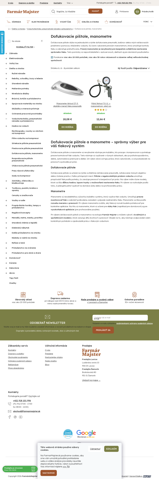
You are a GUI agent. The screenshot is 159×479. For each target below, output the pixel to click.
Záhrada (13, 53)
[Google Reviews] (86, 434)
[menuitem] (15, 22)
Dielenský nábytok (20, 228)
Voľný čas (13, 63)
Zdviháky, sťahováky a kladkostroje (22, 182)
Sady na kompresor (21, 176)
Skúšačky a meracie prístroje (25, 108)
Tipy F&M (13, 278)
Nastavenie (49, 473)
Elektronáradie (16, 58)
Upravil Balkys (135, 476)
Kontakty (58, 3)
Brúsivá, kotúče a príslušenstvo (26, 98)
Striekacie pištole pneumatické (26, 143)
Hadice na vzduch (20, 126)
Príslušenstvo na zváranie (24, 248)
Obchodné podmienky (18, 357)
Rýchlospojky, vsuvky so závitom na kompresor (27, 132)
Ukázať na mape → (91, 380)
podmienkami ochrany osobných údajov (135, 323)
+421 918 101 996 (124, 3)
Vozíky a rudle (18, 200)
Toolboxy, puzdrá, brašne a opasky (25, 189)
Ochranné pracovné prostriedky (27, 113)
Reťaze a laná (18, 243)
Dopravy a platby (26, 3)
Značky (12, 283)
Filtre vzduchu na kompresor (25, 138)
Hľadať (95, 11)
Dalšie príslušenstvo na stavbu (26, 233)
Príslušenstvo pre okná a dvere (26, 253)
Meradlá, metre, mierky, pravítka (27, 218)
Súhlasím (111, 449)
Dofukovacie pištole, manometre (27, 153)
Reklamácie (13, 364)
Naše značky (51, 361)
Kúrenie (12, 263)
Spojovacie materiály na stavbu (27, 103)
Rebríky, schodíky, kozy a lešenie (27, 78)
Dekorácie (14, 268)
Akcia (12, 273)
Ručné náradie (18, 73)
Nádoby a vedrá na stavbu (24, 238)
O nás (10, 3)
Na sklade (27, 41)
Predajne (44, 3)
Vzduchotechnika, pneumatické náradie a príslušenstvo (27, 119)
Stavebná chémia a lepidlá (24, 223)
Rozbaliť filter (24, 47)
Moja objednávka (16, 368)
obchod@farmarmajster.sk (26, 411)
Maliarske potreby (20, 88)
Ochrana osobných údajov (20, 361)
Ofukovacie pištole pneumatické (27, 165)
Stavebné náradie (20, 83)
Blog (47, 364)
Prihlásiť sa (103, 330)
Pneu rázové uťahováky (23, 171)
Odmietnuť (95, 449)
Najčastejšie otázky (54, 357)
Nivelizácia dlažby (20, 93)
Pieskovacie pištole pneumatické (27, 148)
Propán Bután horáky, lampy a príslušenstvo (26, 206)
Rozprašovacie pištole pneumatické (22, 159)
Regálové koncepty (21, 212)
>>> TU (66, 466)
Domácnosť (14, 258)
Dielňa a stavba (16, 68)
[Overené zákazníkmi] (68, 434)
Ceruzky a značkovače (22, 195)
